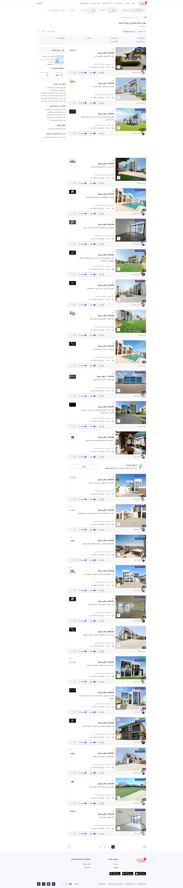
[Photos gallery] (131, 58)
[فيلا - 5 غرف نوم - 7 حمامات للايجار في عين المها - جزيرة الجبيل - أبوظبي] (106, 609)
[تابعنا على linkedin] (38, 884)
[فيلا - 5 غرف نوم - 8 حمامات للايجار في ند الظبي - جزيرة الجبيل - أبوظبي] (106, 293)
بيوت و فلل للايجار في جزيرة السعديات (55, 109)
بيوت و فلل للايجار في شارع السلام (56, 115)
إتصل (100, 72)
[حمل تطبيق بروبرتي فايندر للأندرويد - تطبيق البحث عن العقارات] (127, 873)
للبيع (133, 3)
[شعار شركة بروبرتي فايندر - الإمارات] (142, 3)
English (76, 884)
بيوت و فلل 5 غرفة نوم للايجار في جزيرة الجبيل (53, 93)
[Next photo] (144, 58)
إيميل (91, 72)
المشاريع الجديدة (118, 3)
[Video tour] (140, 130)
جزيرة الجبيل (138, 10)
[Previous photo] (117, 58)
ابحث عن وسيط (95, 3)
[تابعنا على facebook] (48, 884)
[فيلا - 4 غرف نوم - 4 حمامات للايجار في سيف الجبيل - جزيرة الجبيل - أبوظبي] (106, 518)
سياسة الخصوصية (130, 884)
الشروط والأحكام (141, 884)
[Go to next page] (69, 847)
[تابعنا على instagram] (53, 884)
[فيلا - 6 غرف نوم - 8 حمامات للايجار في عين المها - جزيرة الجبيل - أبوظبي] (106, 385)
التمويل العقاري (84, 3)
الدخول (39, 3)
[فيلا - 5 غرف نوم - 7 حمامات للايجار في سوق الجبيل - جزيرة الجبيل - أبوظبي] (106, 61)
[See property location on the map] (118, 67)
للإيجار (127, 3)
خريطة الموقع (102, 884)
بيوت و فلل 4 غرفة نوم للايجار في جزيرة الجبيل (53, 95)
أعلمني (84, 466)
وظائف (116, 867)
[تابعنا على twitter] (43, 884)
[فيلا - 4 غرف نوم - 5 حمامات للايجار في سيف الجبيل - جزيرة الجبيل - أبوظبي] (106, 415)
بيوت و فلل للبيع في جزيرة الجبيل (57, 128)
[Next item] (40, 68)
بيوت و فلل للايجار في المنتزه (58, 120)
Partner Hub (86, 864)
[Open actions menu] (70, 72)
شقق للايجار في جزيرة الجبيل (58, 90)
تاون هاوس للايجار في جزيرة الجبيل (56, 87)
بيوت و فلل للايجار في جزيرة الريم (57, 112)
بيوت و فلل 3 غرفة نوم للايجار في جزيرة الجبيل (53, 98)
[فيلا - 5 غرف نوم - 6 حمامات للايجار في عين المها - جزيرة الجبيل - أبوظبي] (106, 731)
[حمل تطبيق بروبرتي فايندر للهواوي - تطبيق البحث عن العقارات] (115, 873)
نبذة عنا (115, 864)
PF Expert (87, 867)
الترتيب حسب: (50, 31)
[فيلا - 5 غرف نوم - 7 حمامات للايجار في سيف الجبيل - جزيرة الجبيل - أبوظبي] (106, 761)
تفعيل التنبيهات (128, 31)
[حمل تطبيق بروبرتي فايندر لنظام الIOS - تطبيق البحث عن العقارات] (140, 873)
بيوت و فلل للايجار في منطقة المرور (56, 117)
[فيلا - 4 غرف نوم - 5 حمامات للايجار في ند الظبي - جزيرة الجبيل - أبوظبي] (106, 233)
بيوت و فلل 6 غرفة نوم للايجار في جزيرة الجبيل (53, 101)
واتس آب (81, 72)
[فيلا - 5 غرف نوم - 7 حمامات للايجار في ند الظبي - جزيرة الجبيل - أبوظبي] (106, 202)
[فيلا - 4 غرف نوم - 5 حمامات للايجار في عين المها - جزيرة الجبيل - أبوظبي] (106, 91)
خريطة (141, 31)
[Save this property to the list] (74, 72)
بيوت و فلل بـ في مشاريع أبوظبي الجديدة (55, 137)
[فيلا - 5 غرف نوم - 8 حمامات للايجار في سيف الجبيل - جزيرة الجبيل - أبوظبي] (106, 263)
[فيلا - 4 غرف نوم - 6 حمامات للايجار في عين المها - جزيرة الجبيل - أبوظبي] (106, 172)
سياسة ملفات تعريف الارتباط (115, 884)
